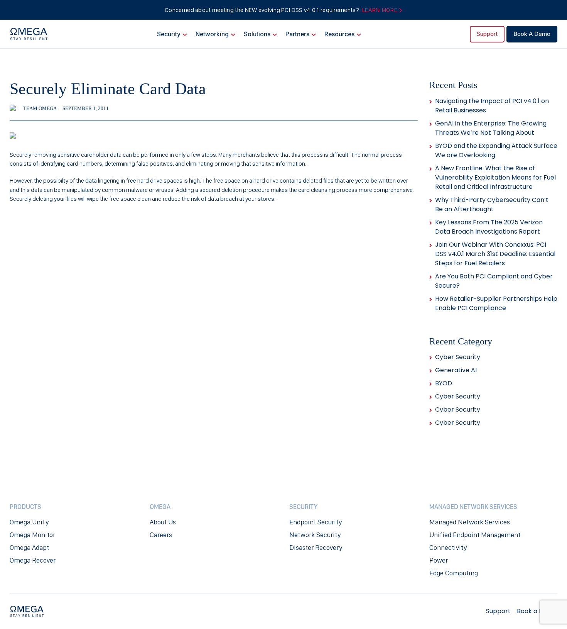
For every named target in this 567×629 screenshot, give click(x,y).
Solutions (257, 34)
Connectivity (448, 547)
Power (438, 560)
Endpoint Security (315, 522)
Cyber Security (457, 357)
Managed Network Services (469, 522)
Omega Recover (33, 560)
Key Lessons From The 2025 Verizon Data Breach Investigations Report (489, 227)
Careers (161, 534)
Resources (339, 34)
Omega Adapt (29, 547)
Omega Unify (29, 522)
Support (487, 34)
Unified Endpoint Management (474, 534)
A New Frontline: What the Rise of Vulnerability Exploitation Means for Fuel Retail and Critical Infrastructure (495, 177)
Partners (297, 34)
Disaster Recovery (315, 547)
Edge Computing (453, 573)
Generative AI (456, 370)
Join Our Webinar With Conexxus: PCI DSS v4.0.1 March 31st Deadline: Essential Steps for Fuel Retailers (495, 254)
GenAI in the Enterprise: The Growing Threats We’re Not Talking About (491, 128)
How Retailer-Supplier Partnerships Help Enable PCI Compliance (496, 303)
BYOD (443, 383)
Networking (212, 34)
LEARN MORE (380, 10)
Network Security (315, 534)
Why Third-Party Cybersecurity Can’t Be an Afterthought (491, 204)
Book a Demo (531, 34)
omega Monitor (32, 534)
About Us (163, 522)
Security (169, 34)
